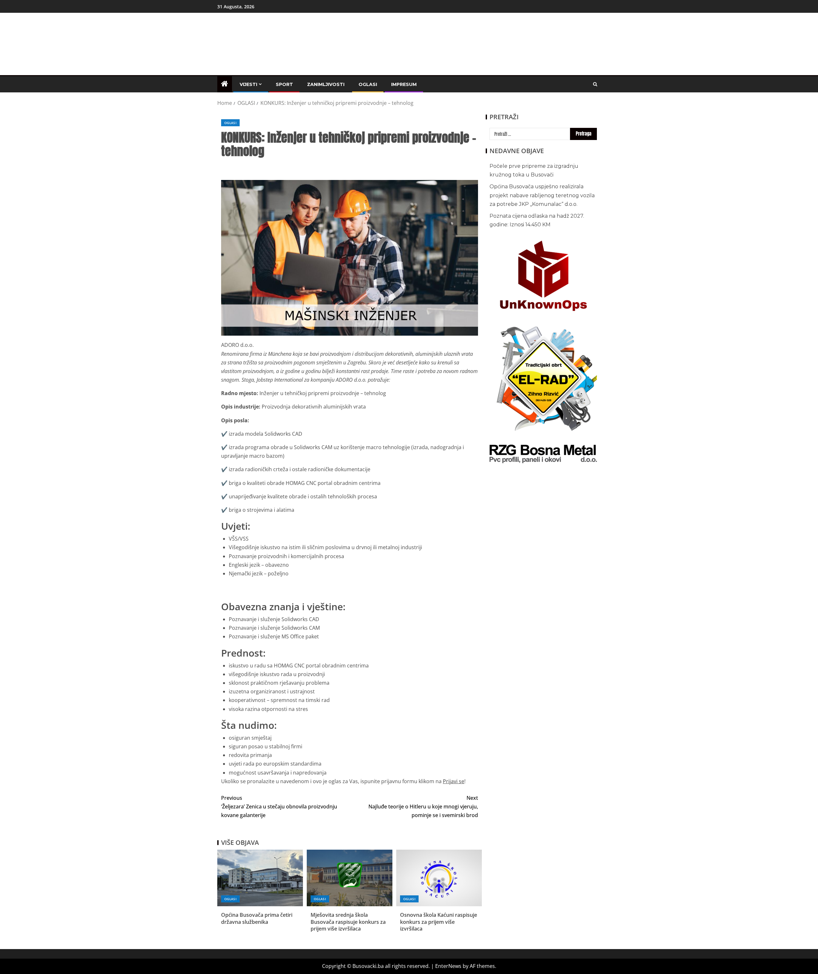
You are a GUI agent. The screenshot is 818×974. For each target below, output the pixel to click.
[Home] (224, 84)
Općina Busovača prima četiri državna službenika (256, 918)
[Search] (595, 84)
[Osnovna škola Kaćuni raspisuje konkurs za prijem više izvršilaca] (439, 878)
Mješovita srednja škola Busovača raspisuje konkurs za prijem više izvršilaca (348, 921)
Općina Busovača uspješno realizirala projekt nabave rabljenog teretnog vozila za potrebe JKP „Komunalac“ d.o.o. (542, 195)
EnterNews (448, 966)
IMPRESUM (404, 84)
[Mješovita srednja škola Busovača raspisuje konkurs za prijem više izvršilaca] (349, 878)
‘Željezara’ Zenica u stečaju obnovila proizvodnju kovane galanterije (279, 806)
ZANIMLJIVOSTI (325, 84)
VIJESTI (248, 84)
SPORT (284, 84)
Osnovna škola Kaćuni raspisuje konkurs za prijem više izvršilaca (438, 921)
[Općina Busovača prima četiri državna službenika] (260, 878)
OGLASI (368, 84)
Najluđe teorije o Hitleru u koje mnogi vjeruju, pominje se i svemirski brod (423, 806)
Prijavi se (453, 781)
